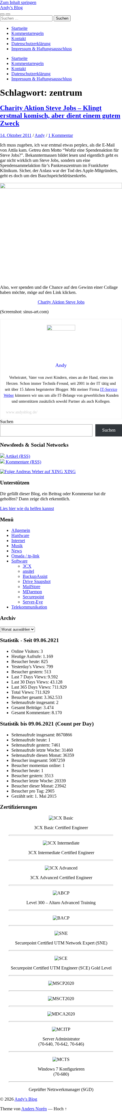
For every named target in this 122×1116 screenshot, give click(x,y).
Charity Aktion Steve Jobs (61, 302)
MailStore (31, 586)
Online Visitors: (26, 651)
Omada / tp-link (25, 555)
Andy (40, 135)
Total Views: (23, 692)
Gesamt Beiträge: (27, 707)
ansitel (28, 571)
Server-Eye (33, 601)
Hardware (20, 535)
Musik (17, 545)
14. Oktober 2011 (15, 135)
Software (19, 561)
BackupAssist (35, 576)
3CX (27, 566)
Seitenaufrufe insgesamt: (33, 702)
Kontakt (18, 38)
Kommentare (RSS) (23, 461)
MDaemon (32, 591)
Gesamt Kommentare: (31, 712)
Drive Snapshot (37, 581)
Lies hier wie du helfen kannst (27, 508)
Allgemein (20, 530)
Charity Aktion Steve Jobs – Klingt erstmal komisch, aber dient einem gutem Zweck (60, 115)
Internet (18, 540)
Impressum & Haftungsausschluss (41, 48)
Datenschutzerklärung (31, 43)
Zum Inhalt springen (18, 2)
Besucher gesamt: (27, 697)
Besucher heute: (26, 661)
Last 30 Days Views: (30, 682)
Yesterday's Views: (28, 666)
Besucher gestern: (27, 671)
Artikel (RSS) (17, 456)
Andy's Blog (11, 7)
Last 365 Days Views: (31, 687)
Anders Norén (34, 1108)
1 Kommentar (60, 135)
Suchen (6, 421)
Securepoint (33, 596)
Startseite (19, 28)
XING (69, 471)
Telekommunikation (29, 607)
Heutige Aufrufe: (27, 656)
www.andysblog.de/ (21, 412)
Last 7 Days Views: (29, 676)
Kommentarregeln (27, 33)
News (16, 550)
